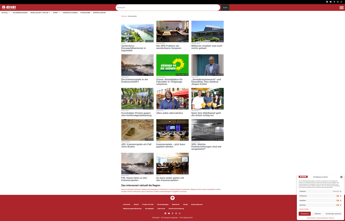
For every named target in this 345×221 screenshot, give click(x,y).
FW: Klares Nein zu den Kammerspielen (134, 179)
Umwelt (130, 191)
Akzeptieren (305, 214)
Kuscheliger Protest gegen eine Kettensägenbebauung (136, 114)
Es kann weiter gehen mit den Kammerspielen (170, 179)
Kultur (204, 189)
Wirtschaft (137, 191)
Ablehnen (318, 214)
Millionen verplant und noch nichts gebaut (206, 46)
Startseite (124, 16)
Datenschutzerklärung (322, 217)
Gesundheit (211, 189)
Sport (143, 191)
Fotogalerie (175, 191)
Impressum (331, 217)
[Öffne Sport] (59, 13)
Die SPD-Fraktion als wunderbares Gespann (168, 46)
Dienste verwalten (304, 209)
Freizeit (199, 189)
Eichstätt (138, 189)
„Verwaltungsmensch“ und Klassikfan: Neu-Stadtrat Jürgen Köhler (206, 81)
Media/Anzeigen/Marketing (132, 208)
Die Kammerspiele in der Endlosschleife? (134, 80)
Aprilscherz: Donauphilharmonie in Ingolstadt (133, 48)
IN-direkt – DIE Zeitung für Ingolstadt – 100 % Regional (171, 217)
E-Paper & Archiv (148, 204)
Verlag (185, 204)
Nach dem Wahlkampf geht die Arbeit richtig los (206, 114)
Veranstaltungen (165, 191)
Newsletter (176, 204)
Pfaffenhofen (163, 189)
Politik (218, 189)
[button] (341, 177)
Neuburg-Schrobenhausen (150, 189)
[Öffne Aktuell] (9, 13)
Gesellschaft (186, 189)
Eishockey (150, 191)
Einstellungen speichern (333, 214)
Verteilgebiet (149, 208)
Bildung (193, 189)
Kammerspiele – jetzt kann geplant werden (170, 145)
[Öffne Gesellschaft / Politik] (49, 13)
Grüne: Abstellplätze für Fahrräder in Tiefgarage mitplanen (169, 81)
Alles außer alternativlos (169, 113)
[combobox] (168, 7)
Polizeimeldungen (174, 189)
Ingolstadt (130, 189)
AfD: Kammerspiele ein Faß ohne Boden (136, 145)
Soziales (124, 191)
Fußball (156, 191)
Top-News (183, 191)
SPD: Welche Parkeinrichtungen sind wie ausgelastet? (206, 146)
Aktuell (123, 189)
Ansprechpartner (197, 204)
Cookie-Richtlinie (311, 217)
